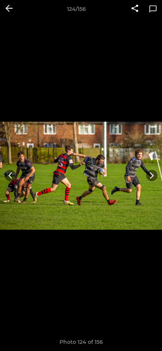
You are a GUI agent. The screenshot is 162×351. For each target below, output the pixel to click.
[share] (134, 9)
